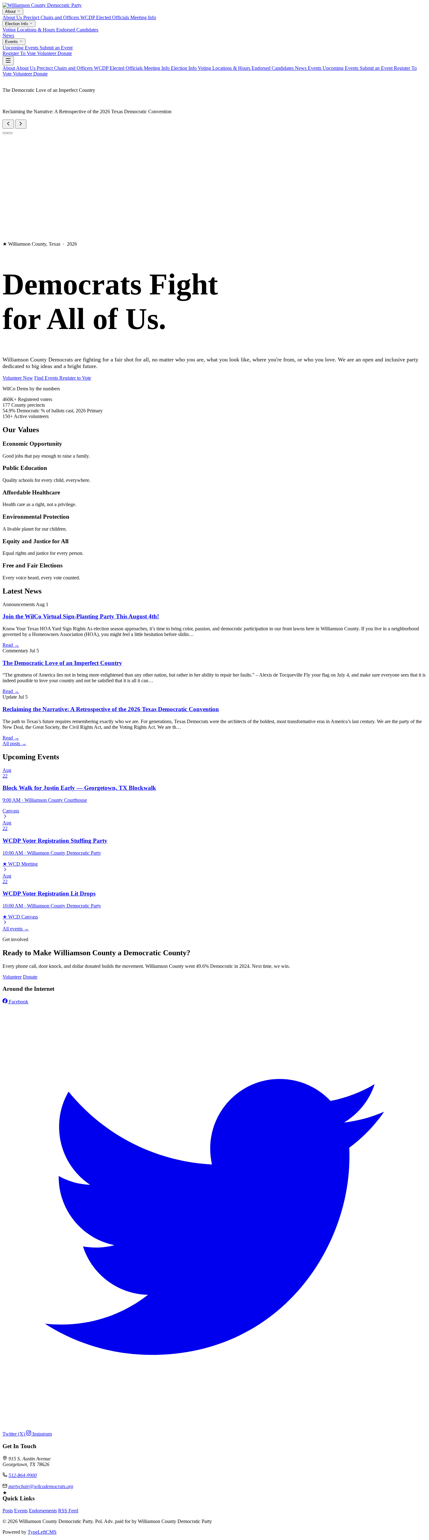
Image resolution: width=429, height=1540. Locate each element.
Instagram (41, 1434)
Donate (64, 53)
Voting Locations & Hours (29, 29)
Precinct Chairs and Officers (51, 17)
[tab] (5, 133)
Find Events (46, 378)
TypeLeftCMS (42, 1532)
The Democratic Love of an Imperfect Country (62, 663)
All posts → (14, 743)
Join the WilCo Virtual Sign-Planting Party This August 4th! (81, 616)
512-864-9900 (22, 1475)
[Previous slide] (8, 124)
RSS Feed (68, 1510)
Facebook (18, 1001)
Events (12, 41)
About (11, 11)
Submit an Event (56, 47)
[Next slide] (20, 124)
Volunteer (47, 53)
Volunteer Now (18, 378)
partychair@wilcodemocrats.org (40, 1486)
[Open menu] (8, 60)
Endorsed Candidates (77, 29)
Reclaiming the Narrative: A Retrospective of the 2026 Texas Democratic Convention (111, 709)
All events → (16, 928)
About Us (13, 17)
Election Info (17, 23)
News (8, 35)
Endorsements (43, 1510)
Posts (8, 1510)
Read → (11, 645)
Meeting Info (143, 17)
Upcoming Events (21, 47)
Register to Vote (75, 378)
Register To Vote (20, 53)
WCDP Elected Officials (105, 17)
